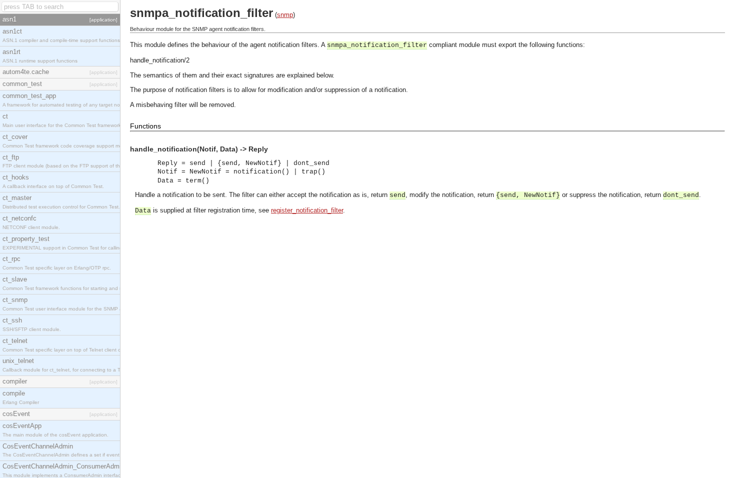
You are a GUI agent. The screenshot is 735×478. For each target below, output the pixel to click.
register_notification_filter (307, 210)
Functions (145, 126)
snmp (285, 14)
